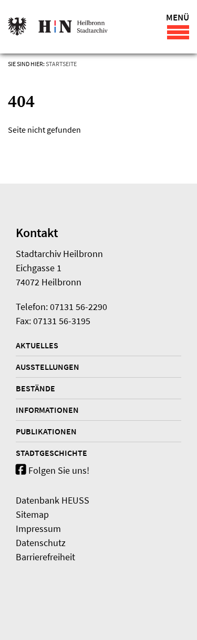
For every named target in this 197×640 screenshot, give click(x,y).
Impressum (38, 528)
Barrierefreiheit (45, 557)
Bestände (35, 388)
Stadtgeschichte (51, 452)
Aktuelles (37, 345)
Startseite (61, 64)
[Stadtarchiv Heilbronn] (58, 26)
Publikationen (46, 431)
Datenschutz (41, 543)
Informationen (47, 409)
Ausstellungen (47, 366)
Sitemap (32, 514)
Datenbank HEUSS (52, 500)
